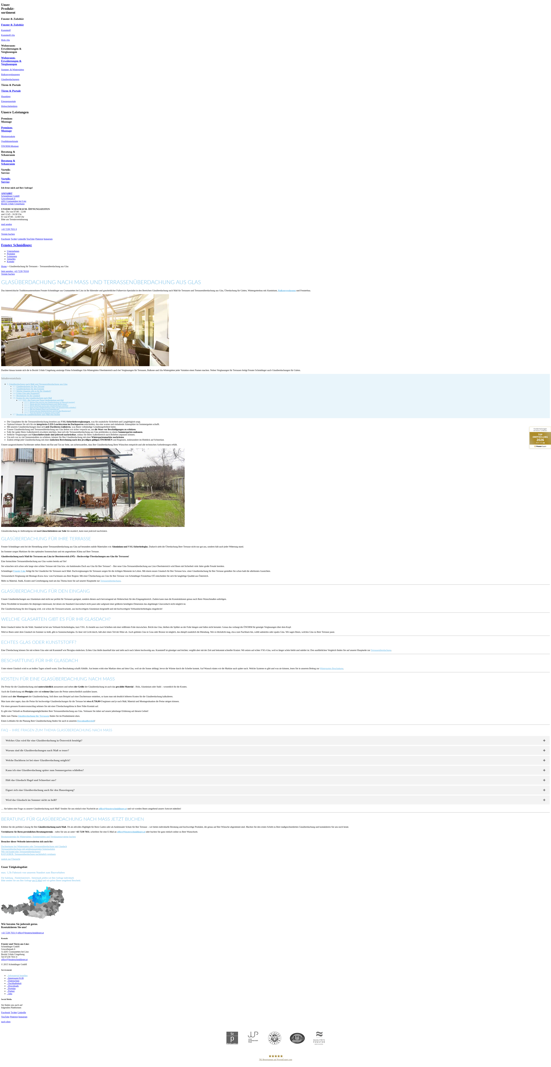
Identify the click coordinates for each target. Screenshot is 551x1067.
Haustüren (5, 96)
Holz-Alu (5, 40)
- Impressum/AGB (15, 978)
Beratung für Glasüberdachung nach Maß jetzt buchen (38, 414)
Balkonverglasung (287, 290)
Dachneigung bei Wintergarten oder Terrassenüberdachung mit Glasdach (34, 846)
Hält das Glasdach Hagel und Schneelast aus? (44, 409)
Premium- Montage (7, 129)
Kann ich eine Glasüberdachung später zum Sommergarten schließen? (53, 407)
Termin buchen (8, 274)
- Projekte (11, 988)
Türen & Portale (11, 90)
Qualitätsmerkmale (9, 141)
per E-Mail (37, 880)
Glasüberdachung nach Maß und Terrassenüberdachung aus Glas (38, 384)
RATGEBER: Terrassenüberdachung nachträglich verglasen (28, 854)
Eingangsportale (8, 101)
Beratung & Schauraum (8, 162)
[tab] (275, 740)
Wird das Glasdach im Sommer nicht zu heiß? (45, 412)
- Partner (11, 991)
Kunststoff (6, 30)
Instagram (48, 239)
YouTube (30, 239)
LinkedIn (22, 239)
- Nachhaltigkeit (14, 983)
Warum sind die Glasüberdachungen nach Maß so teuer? (48, 404)
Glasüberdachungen (10, 79)
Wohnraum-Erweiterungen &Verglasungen (11, 61)
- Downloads (13, 986)
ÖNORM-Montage (10, 146)
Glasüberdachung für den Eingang (30, 389)
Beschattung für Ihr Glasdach (28, 396)
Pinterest (39, 239)
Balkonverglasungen (10, 74)
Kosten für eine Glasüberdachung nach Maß (34, 398)
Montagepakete (8, 136)
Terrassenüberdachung (110, 581)
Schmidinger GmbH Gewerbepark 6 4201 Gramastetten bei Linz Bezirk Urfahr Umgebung (13, 198)
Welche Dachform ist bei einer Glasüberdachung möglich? (49, 406)
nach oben (5, 1021)
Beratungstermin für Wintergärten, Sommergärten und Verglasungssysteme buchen (38, 836)
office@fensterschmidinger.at (113, 808)
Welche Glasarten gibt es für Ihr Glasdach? (33, 391)
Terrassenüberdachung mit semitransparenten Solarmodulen (28, 849)
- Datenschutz (13, 981)
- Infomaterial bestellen (17, 975)
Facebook (5, 239)
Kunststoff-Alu (8, 35)
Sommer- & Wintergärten (12, 69)
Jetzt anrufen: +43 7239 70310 (15, 271)
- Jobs (9, 993)
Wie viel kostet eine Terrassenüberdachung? (21, 851)
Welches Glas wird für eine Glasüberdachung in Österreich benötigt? (52, 402)
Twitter (14, 239)
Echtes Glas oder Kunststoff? (28, 393)
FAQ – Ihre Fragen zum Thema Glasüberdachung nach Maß (43, 400)
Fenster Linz (19, 571)
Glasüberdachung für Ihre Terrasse (30, 386)
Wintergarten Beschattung (331, 668)
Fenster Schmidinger (16, 245)
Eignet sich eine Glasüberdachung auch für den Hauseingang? (50, 411)
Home (4, 266)
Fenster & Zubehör (12, 24)
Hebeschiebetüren (9, 106)
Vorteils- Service (6, 180)
